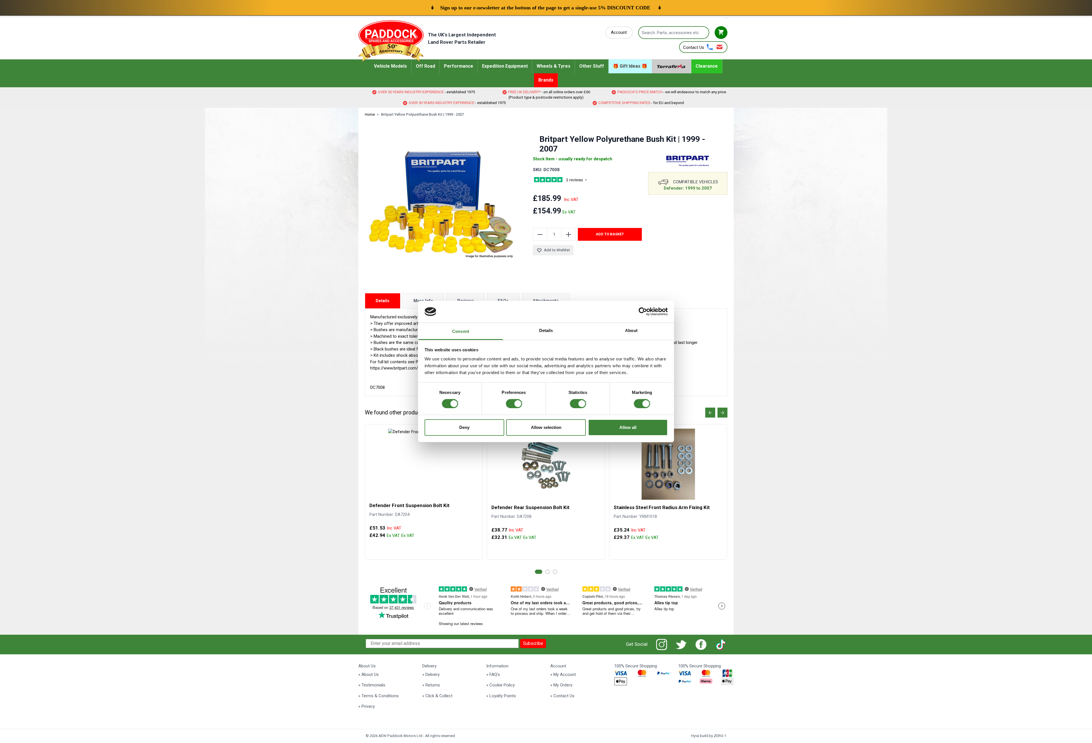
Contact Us (693, 47)
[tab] (538, 572)
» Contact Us (562, 695)
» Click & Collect (437, 695)
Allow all (627, 427)
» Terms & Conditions (378, 695)
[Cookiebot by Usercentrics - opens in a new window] (643, 311)
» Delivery (431, 674)
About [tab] (631, 330)
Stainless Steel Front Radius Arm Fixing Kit (662, 507)
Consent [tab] (460, 331)
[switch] (514, 403)
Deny (464, 427)
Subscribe (533, 643)
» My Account (563, 674)
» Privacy (366, 706)
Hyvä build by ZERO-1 (708, 736)
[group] (567, 180)
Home (370, 114)
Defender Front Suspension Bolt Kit (409, 505)
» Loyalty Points (501, 695)
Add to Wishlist (557, 250)
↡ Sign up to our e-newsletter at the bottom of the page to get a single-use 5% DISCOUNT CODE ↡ (546, 8)
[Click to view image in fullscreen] (441, 204)
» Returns (431, 685)
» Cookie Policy (500, 685)
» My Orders (561, 685)
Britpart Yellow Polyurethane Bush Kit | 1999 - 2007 (422, 114)
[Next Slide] (722, 413)
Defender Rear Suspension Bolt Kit (530, 507)
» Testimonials (371, 685)
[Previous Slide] (710, 413)
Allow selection (546, 427)
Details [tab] (546, 330)
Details (382, 300)
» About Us (368, 674)
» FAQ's (493, 674)
